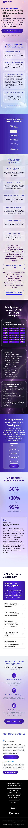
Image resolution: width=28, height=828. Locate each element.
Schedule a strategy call (12, 31)
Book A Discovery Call (14, 716)
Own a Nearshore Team (14, 780)
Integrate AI (14, 785)
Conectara (19, 815)
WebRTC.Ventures (14, 792)
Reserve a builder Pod (14, 783)
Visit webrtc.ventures (11, 752)
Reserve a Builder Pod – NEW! (14, 74)
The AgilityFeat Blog (14, 787)
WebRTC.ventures (12, 815)
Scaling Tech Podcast (14, 790)
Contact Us (14, 797)
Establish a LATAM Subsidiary (14, 62)
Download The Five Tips (14, 292)
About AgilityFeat (14, 794)
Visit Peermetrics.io (10, 767)
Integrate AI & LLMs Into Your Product (14, 93)
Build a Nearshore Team (12, 51)
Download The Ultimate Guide (14, 266)
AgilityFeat (5, 815)
